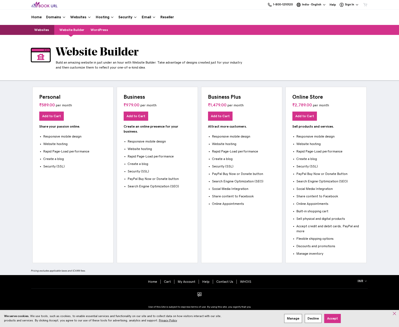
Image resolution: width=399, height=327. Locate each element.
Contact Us (224, 281)
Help (205, 281)
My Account (186, 281)
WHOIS (245, 281)
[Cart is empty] (365, 4)
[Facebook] (199, 295)
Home (152, 281)
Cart (167, 281)
